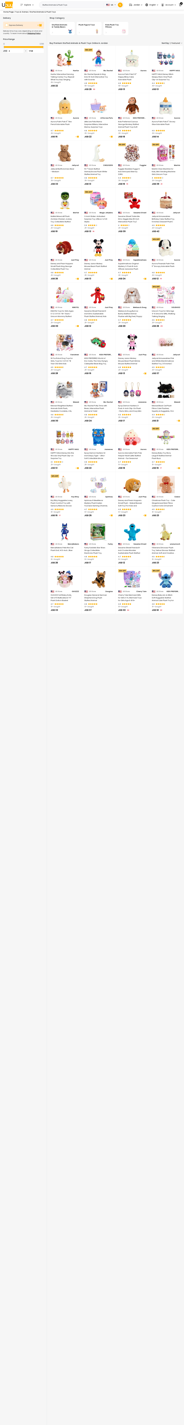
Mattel (76, 213)
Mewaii (76, 402)
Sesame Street (139, 213)
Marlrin (177, 165)
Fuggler (143, 165)
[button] (135, 5)
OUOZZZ (75, 591)
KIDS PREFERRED (139, 118)
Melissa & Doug (139, 307)
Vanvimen (74, 355)
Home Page (8, 12)
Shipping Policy (34, 33)
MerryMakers (73, 544)
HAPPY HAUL (175, 71)
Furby (110, 544)
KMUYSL (75, 307)
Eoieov (177, 497)
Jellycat (75, 165)
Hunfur (76, 71)
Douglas (109, 591)
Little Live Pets (106, 118)
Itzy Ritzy (75, 497)
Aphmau (109, 497)
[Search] (120, 5)
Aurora (143, 71)
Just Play (75, 260)
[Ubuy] (7, 4)
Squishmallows (139, 260)
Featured (175, 43)
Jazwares (142, 402)
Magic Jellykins (106, 213)
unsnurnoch (175, 544)
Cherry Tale (141, 591)
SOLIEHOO (175, 307)
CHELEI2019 (108, 165)
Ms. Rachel (108, 71)
